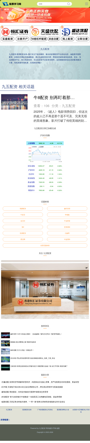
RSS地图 (49, 428)
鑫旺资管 (67, 208)
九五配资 (9, 409)
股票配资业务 (27, 409)
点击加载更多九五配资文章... (45, 128)
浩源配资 (23, 233)
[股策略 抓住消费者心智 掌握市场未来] (5, 343)
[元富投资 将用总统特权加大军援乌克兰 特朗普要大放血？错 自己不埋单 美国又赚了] (5, 367)
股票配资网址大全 (63, 409)
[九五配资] (12, 4)
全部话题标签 (45, 245)
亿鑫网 (67, 233)
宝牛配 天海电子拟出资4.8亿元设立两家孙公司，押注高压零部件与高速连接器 (32, 387)
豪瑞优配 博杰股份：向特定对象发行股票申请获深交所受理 (25, 392)
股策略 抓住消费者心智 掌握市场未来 (23, 342)
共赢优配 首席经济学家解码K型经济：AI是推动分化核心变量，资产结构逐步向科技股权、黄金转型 (40, 382)
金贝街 (23, 221)
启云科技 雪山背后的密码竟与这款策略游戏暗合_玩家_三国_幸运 (32, 358)
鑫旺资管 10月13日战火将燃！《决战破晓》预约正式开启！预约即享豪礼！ (36, 334)
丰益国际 (67, 239)
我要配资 (23, 208)
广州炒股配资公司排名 (45, 409)
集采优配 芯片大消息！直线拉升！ (22, 350)
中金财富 (67, 221)
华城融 (67, 215)
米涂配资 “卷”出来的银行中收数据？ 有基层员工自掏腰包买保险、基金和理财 (32, 396)
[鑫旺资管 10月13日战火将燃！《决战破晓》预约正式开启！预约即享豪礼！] (5, 335)
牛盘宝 (23, 215)
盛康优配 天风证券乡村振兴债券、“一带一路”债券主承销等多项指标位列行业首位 (33, 401)
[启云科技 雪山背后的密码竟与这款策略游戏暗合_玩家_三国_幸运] (5, 359)
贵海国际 (67, 227)
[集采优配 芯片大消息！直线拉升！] (5, 351)
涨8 (23, 227)
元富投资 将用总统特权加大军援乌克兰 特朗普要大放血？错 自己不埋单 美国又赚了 (39, 366)
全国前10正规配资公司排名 (81, 410)
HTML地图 (56, 428)
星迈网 (23, 239)
